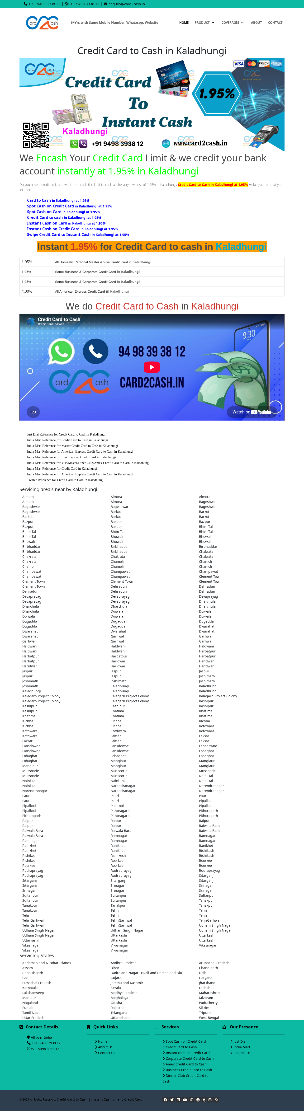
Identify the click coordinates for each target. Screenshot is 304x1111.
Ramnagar (119, 835)
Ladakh (204, 987)
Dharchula (207, 601)
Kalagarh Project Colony (41, 696)
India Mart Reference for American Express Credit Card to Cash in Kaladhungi (80, 451)
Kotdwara (206, 726)
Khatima (117, 711)
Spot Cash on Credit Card (186, 1041)
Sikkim (204, 1007)
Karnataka (30, 987)
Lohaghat (206, 751)
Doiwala (117, 611)
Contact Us (106, 1052)
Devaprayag (31, 596)
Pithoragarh (120, 810)
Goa (25, 977)
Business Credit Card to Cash (189, 1070)
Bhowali (117, 536)
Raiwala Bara (209, 825)
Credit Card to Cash (181, 1047)
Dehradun (119, 586)
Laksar (116, 736)
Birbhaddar (31, 546)
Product (202, 22)
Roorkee (117, 860)
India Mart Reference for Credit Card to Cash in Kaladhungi (67, 440)
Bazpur (28, 521)
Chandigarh (208, 968)
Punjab (27, 1007)
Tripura (205, 1012)
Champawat (31, 571)
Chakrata (206, 551)
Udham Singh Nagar (215, 925)
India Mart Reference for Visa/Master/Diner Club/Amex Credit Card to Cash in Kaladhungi (88, 463)
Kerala (116, 987)
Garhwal (117, 636)
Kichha (27, 721)
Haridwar (118, 661)
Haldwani (29, 646)
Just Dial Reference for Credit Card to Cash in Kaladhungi (66, 434)
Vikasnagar (31, 945)
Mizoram (206, 997)
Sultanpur (30, 895)
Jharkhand (207, 982)
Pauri (26, 795)
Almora (28, 496)
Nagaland (30, 1002)
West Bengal (209, 1017)
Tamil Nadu (31, 1012)
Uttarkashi (119, 935)
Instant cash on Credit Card (188, 1052)
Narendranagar (123, 785)
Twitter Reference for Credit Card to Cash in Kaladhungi (65, 480)
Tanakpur (206, 900)
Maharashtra (209, 992)
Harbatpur (207, 651)
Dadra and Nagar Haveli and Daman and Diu (146, 972)
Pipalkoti (206, 800)
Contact (275, 22)
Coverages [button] (231, 22)
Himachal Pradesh (36, 982)
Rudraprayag (32, 870)
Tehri (115, 910)
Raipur (27, 820)
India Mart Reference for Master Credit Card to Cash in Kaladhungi (72, 446)
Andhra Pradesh (124, 963)
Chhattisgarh (32, 972)
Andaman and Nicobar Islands (46, 963)
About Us (105, 1047)
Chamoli (117, 561)
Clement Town (210, 576)
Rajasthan (119, 1007)
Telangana (119, 1012)
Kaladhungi (120, 686)
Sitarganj (206, 875)
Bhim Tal (206, 526)
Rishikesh (206, 850)
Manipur (29, 997)
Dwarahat (206, 626)
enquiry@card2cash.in (127, 3)
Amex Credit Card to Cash (186, 1064)
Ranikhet (29, 845)
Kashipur (206, 701)
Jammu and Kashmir (127, 982)
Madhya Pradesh (124, 992)
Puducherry (208, 1002)
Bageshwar (208, 501)
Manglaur (118, 761)
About (256, 22)
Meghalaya (119, 997)
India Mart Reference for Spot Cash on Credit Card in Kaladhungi (71, 457)
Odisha (116, 1002)
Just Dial (240, 1041)
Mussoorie (30, 771)
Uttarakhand (121, 1017)
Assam (27, 968)
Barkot (116, 511)
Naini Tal (206, 775)
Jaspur (27, 671)
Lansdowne (31, 746)
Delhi (203, 972)
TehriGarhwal (33, 920)
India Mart (241, 1047)
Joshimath (207, 676)
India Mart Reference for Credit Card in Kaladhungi (62, 468)
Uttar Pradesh (33, 1017)
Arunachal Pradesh (214, 963)
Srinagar (117, 885)
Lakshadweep (33, 992)
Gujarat (117, 977)
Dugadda (29, 621)
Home (184, 22)
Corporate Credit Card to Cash (190, 1058)
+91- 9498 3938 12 (44, 3)
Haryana (205, 977)
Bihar (115, 968)
